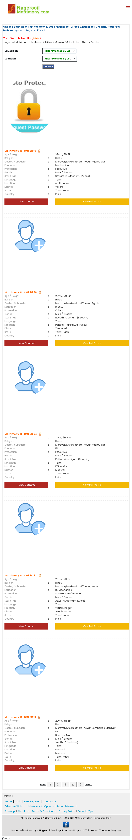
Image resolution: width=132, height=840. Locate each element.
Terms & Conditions (44, 811)
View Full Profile (92, 201)
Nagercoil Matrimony (16, 42)
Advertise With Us (15, 806)
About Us (23, 811)
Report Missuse (66, 806)
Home (8, 801)
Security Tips (85, 811)
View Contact (26, 201)
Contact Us (49, 801)
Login (18, 801)
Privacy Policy (67, 811)
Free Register (32, 801)
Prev (43, 784)
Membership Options (41, 806)
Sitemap (10, 811)
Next (88, 784)
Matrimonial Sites (41, 42)
